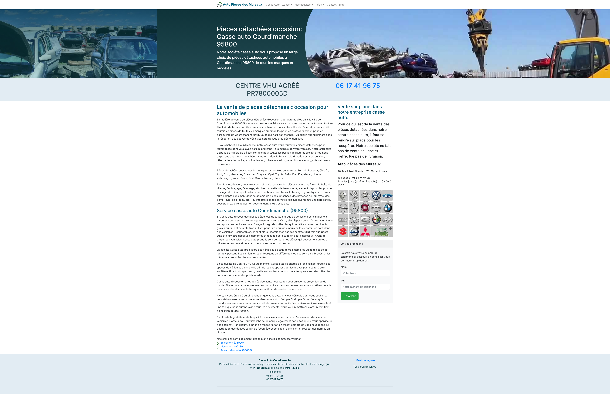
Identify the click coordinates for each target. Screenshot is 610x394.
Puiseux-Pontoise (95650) (236, 350)
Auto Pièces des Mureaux (242, 4)
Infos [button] (319, 4)
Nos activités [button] (303, 4)
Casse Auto (273, 4)
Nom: (344, 266)
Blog (342, 4)
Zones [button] (286, 4)
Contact (332, 4)
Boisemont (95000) (232, 342)
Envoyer (350, 296)
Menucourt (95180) (232, 346)
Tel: (343, 280)
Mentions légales (365, 360)
